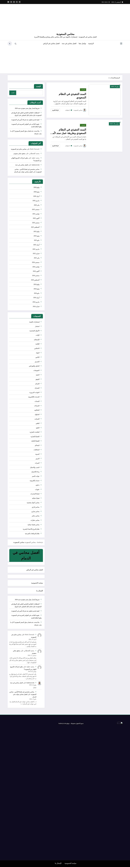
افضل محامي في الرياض (51, 43)
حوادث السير (35, 476)
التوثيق (37, 379)
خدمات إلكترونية (34, 480)
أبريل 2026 (36, 196)
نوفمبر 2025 (35, 214)
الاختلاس (36, 348)
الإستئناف (36, 339)
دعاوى (37, 485)
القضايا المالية (35, 441)
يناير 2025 (36, 258)
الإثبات (37, 335)
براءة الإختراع (35, 471)
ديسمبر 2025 (35, 209)
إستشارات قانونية (34, 322)
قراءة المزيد (55, 110)
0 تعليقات (67, 110)
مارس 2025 (36, 249)
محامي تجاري (35, 511)
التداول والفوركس (34, 366)
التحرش (37, 361)
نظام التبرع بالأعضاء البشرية (31, 529)
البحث (38, 86)
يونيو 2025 (36, 236)
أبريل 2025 (36, 244)
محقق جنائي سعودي (19, 153)
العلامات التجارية (34, 432)
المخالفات (36, 449)
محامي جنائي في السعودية (18, 149)
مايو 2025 (36, 240)
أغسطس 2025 (35, 227)
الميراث (37, 463)
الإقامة (37, 344)
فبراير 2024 (36, 306)
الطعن (37, 423)
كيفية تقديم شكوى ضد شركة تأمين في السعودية (25, 119)
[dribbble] (14, 2)
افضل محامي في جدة (69, 43)
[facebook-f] (20, 2)
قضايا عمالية (35, 498)
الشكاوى (36, 410)
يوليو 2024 (36, 284)
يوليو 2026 (36, 187)
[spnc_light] (10, 43)
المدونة (37, 454)
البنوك (37, 353)
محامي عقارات (35, 520)
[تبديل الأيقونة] (121, 43)
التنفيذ (37, 375)
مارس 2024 (36, 302)
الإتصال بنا (39, 591)
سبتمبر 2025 (35, 222)
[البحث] (15, 44)
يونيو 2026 (36, 192)
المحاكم (37, 445)
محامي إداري (35, 507)
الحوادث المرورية (34, 392)
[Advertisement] (65, 59)
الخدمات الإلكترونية (33, 397)
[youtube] (8, 2)
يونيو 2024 (36, 289)
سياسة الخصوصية (37, 583)
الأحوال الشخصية (34, 330)
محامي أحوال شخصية (33, 502)
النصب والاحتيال (34, 467)
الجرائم (37, 383)
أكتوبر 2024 (36, 271)
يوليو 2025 (36, 231)
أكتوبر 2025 (36, 218)
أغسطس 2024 (35, 280)
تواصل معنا (82, 43)
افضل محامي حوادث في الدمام (23, 172)
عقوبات (37, 489)
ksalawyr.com (35, 165)
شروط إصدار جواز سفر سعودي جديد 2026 (27, 108)
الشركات (36, 405)
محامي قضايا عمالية (33, 524)
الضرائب (36, 419)
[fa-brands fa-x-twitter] (17, 2)
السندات (83, 89)
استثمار (37, 326)
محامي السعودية (65, 33)
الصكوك (37, 414)
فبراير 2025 (36, 253)
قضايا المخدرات (34, 494)
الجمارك (37, 388)
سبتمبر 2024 (35, 275)
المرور (37, 458)
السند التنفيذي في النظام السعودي (72, 95)
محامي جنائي (35, 516)
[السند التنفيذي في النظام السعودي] (105, 100)
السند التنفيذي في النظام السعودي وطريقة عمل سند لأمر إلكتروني (68, 131)
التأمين (37, 357)
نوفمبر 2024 (35, 266)
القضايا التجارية (35, 436)
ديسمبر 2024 (35, 262)
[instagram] (11, 2)
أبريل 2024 (36, 297)
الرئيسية (91, 43)
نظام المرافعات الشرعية (32, 533)
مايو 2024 (36, 293)
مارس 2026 (36, 200)
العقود (37, 427)
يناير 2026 (36, 205)
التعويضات (36, 370)
